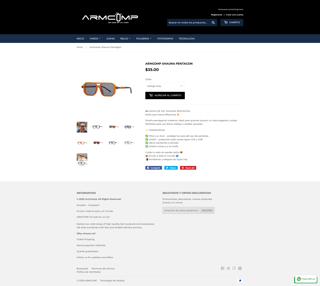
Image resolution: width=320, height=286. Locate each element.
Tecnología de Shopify (112, 280)
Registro (207, 210)
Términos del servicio (103, 268)
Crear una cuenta (234, 15)
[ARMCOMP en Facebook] (222, 268)
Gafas (110, 38)
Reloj (124, 38)
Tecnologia (187, 38)
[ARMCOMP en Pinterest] (228, 268)
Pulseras (143, 38)
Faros (94, 38)
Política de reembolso (89, 271)
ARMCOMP (91, 280)
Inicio (80, 38)
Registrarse (216, 15)
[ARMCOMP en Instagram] (234, 268)
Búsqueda (82, 268)
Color (148, 79)
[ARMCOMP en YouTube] (240, 268)
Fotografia (165, 38)
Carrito (234, 22)
